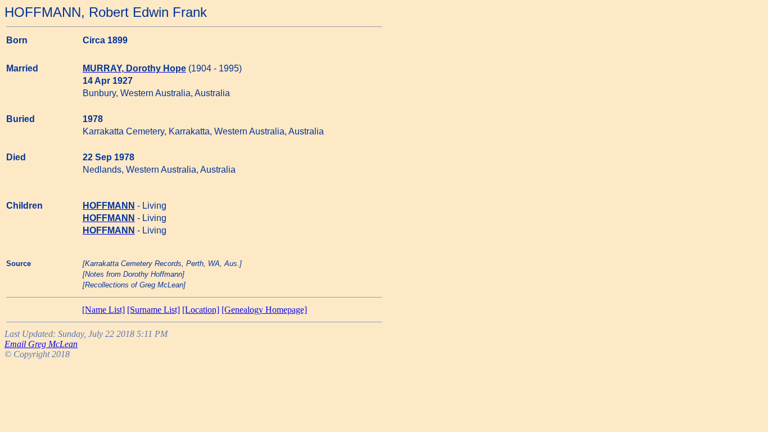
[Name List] (103, 309)
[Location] (200, 309)
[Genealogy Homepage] (264, 309)
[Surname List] (153, 309)
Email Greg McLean (41, 344)
